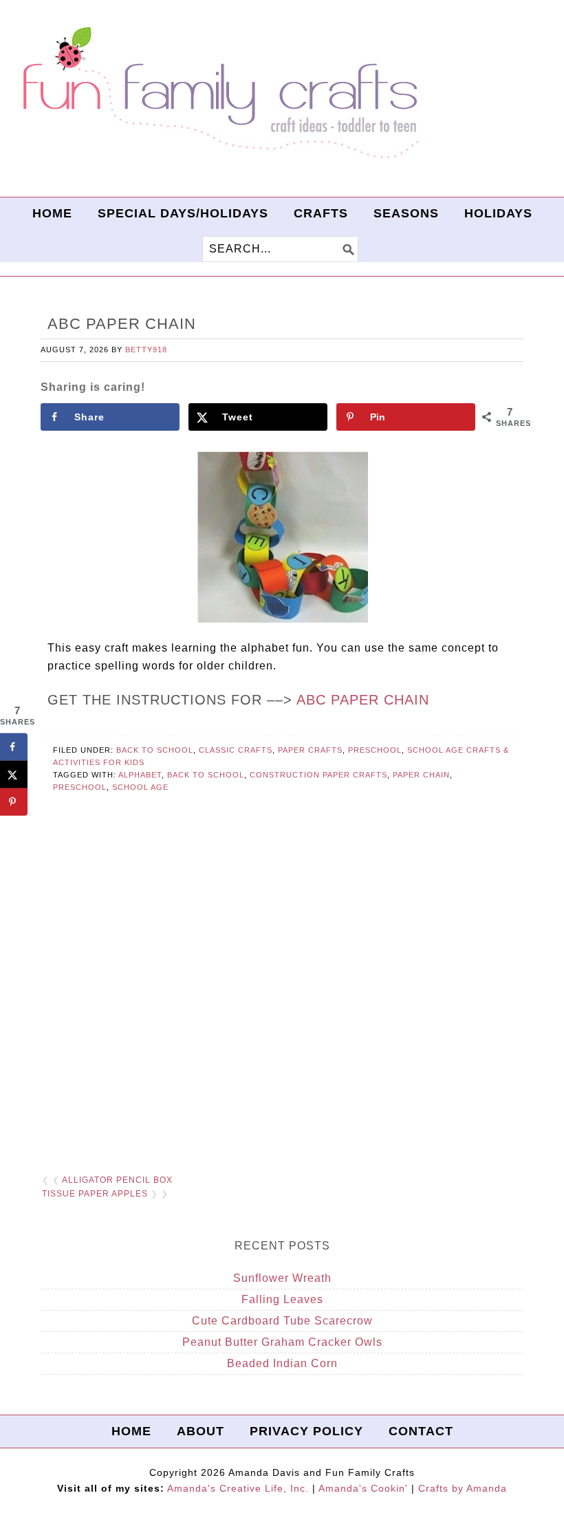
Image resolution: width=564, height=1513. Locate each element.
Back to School (154, 750)
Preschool (375, 750)
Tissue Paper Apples (95, 1194)
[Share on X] (14, 774)
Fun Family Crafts (218, 93)
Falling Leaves (282, 1299)
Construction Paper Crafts (318, 775)
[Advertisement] (282, 994)
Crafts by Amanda (462, 1488)
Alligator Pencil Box (117, 1180)
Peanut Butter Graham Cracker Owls (282, 1342)
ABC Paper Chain (362, 699)
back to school (205, 775)
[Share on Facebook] (14, 747)
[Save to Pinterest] (14, 802)
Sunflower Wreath (282, 1278)
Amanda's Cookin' (363, 1488)
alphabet (140, 775)
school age (140, 787)
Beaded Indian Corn (282, 1363)
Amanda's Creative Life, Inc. (238, 1488)
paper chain (421, 775)
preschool (80, 787)
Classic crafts (235, 750)
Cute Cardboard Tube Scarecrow (282, 1321)
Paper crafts (310, 750)
